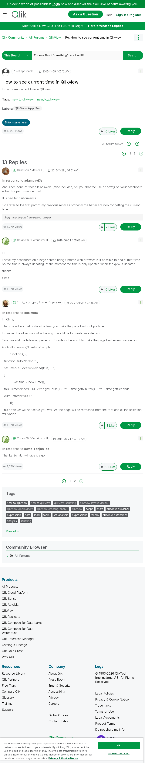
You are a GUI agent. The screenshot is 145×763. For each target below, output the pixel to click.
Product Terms (105, 723)
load (37, 515)
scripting (26, 521)
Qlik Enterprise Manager (18, 639)
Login (56, 4)
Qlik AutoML (10, 604)
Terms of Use (104, 711)
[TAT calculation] (131, 144)
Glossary (8, 697)
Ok (118, 745)
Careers (54, 703)
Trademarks (103, 705)
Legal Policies (104, 693)
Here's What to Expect (105, 26)
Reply (131, 131)
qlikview (77, 508)
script (89, 508)
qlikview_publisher (117, 508)
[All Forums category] (8, 555)
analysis (12, 521)
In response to (22, 180)
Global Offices (58, 715)
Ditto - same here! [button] (16, 122)
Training (7, 703)
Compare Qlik (11, 691)
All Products (10, 586)
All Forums (36, 37)
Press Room (57, 679)
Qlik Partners (10, 679)
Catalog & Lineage (14, 645)
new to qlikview (23, 99)
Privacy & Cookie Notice (112, 699)
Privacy (54, 697)
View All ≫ (12, 531)
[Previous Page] (126, 154)
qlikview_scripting (65, 502)
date (27, 515)
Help (109, 15)
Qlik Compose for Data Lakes (22, 623)
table (46, 515)
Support (7, 709)
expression (14, 515)
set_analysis (60, 515)
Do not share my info (110, 729)
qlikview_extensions (115, 515)
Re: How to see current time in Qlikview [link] (93, 37)
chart (99, 508)
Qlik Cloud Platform (15, 592)
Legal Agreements (107, 717)
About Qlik (55, 673)
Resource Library (13, 673)
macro (95, 515)
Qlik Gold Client (12, 651)
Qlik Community (13, 37)
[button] (140, 70)
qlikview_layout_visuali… (94, 502)
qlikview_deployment (20, 508)
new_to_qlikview (48, 99)
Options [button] (138, 37)
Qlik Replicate (11, 616)
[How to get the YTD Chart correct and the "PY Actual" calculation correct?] (137, 144)
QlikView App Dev (27, 108)
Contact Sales (58, 721)
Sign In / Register (128, 15)
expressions (79, 515)
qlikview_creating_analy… (52, 508)
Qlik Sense (9, 598)
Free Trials (9, 685)
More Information (119, 753)
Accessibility (57, 691)
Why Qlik (8, 657)
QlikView (55, 37)
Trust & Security (59, 685)
